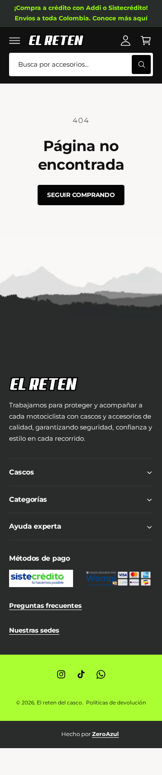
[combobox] (81, 65)
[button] (15, 40)
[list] (81, 734)
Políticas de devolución (116, 702)
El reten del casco (59, 702)
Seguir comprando (81, 194)
